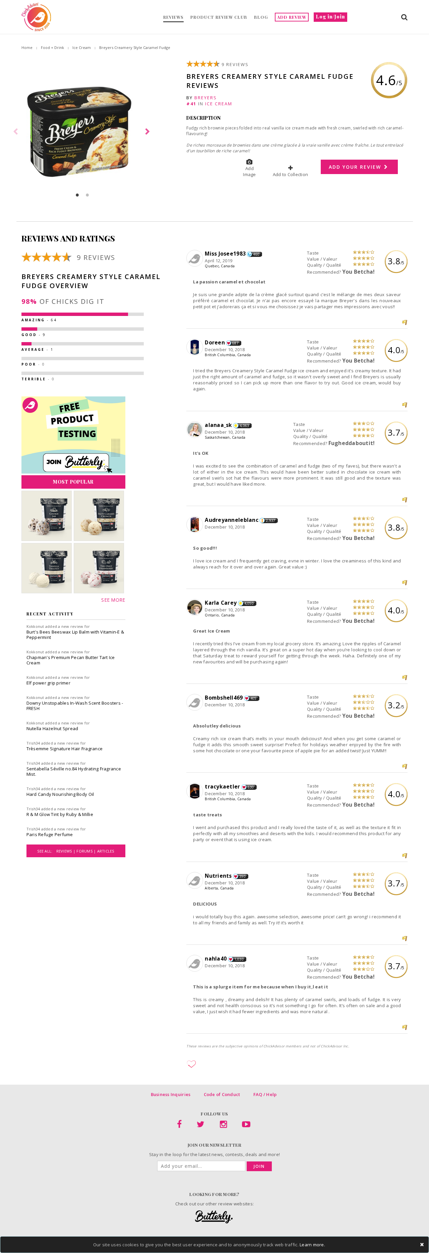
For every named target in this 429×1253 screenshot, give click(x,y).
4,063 (244, 425)
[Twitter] (200, 1126)
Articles (105, 851)
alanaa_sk (218, 425)
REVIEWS (173, 17)
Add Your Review (356, 167)
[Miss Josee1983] (195, 259)
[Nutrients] (195, 881)
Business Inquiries (171, 1094)
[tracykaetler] (195, 791)
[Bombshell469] (195, 703)
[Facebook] (179, 1126)
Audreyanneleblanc (231, 520)
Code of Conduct (222, 1094)
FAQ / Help (265, 1094)
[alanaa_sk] (195, 430)
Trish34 (33, 743)
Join (259, 1166)
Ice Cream (81, 47)
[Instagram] (223, 1126)
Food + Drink (52, 47)
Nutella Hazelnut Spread (52, 728)
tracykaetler (222, 786)
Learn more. (312, 1245)
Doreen (215, 342)
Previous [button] (16, 131)
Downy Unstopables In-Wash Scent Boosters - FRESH (74, 705)
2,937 (270, 520)
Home (27, 47)
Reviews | (66, 851)
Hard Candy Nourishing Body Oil (60, 794)
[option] (82, 132)
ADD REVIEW (291, 17)
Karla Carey (221, 602)
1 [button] (77, 195)
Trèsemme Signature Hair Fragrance (64, 748)
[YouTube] (246, 1126)
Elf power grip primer (48, 683)
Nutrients (218, 875)
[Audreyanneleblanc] (195, 525)
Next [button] (148, 131)
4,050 (249, 603)
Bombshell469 (224, 697)
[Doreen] (195, 347)
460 (256, 254)
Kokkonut (35, 626)
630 (251, 787)
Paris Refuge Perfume (49, 834)
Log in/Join (330, 16)
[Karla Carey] (195, 608)
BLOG (261, 17)
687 (235, 343)
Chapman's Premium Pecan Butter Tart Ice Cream (70, 660)
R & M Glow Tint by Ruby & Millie (59, 814)
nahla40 (216, 958)
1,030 (239, 959)
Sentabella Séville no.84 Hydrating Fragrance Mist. (73, 771)
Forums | (86, 851)
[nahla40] (195, 964)
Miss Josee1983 (225, 253)
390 (242, 876)
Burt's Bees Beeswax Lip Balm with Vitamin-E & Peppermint (75, 634)
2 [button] (87, 195)
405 (253, 698)
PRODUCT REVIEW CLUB (218, 17)
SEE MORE (113, 600)
